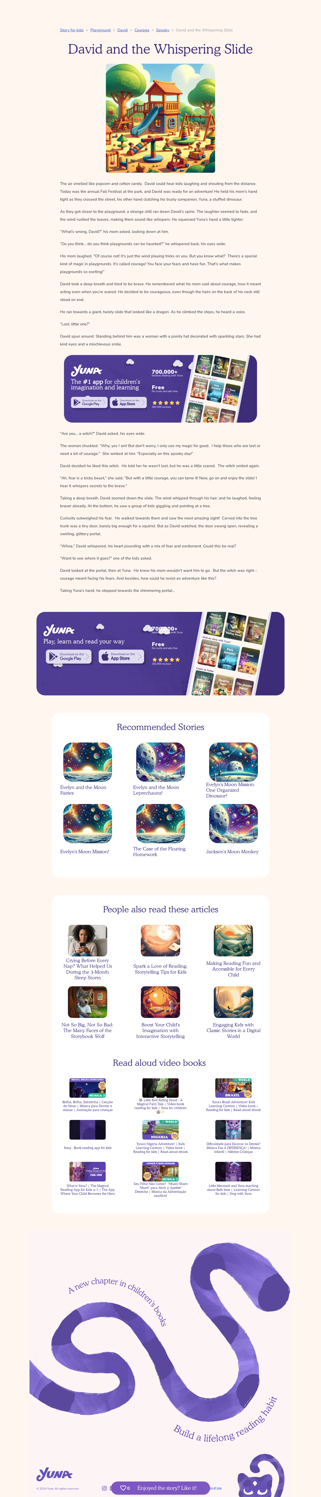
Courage (142, 30)
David (122, 30)
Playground (100, 30)
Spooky (162, 30)
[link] (89, 403)
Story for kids (72, 30)
